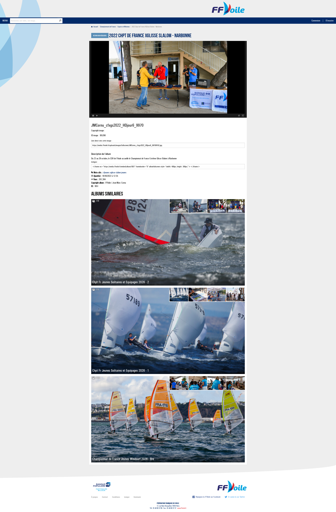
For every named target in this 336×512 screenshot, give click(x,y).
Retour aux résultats (99, 36)
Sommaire (137, 497)
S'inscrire (330, 20)
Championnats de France (108, 27)
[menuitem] (95, 27)
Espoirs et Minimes (124, 27)
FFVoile (228, 8)
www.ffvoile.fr (181, 508)
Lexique (126, 497)
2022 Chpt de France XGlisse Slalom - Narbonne (150, 36)
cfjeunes (106, 172)
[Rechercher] (60, 20)
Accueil (95, 27)
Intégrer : (94, 162)
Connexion (315, 20)
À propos (94, 497)
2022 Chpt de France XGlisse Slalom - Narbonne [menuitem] (147, 27)
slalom (118, 172)
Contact (105, 497)
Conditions (116, 497)
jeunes (123, 172)
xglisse (112, 172)
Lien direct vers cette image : (101, 140)
